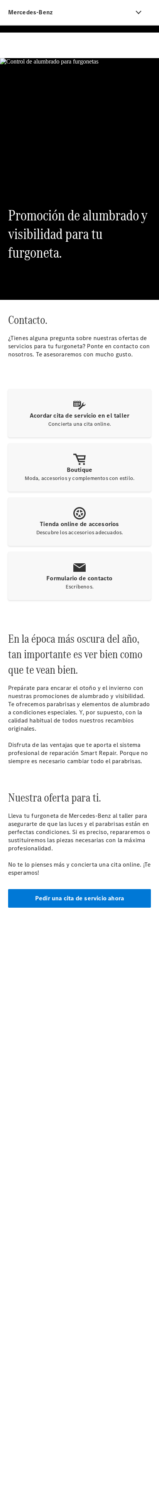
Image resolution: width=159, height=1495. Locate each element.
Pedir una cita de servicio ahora (79, 898)
